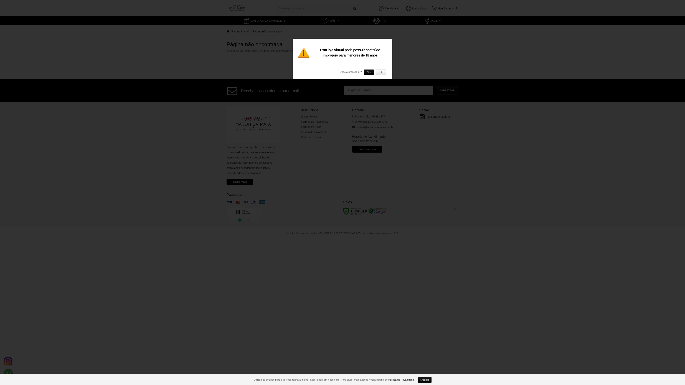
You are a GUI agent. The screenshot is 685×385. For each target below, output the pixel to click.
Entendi (424, 379)
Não (381, 72)
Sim (369, 72)
